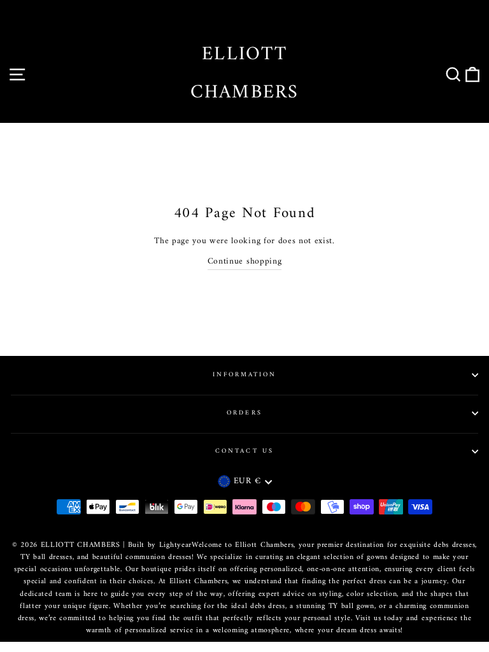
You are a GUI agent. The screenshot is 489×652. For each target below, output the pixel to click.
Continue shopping (245, 262)
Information (245, 374)
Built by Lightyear (160, 545)
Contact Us (244, 451)
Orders (244, 413)
